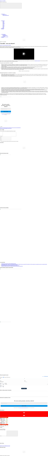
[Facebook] (24, 412)
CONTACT (2, 37)
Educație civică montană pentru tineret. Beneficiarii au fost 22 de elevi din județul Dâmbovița (10, 127)
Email (1, 138)
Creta (3, 24)
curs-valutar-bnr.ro (3, 428)
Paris (3, 27)
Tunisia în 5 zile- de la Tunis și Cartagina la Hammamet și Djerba (8, 263)
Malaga (3, 25)
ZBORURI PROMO (5, 35)
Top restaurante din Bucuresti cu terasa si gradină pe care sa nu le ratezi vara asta (10, 265)
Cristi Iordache (5, 45)
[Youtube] (24, 415)
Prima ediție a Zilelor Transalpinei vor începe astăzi (5, 128)
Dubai (3, 21)
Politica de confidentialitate (6, 15)
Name (1, 137)
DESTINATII (2, 20)
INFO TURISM (4, 14)
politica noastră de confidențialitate (23, 407)
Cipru (3, 26)
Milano (3, 23)
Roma (3, 22)
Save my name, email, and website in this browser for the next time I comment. (9, 141)
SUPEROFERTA (3, 34)
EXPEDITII (2, 28)
